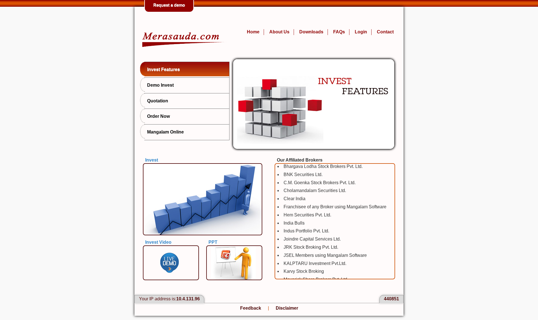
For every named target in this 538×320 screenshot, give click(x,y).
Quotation (157, 100)
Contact (385, 31)
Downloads (311, 31)
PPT (212, 242)
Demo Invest (160, 85)
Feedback (250, 308)
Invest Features (163, 69)
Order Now (158, 116)
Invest (151, 160)
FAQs (339, 31)
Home (253, 31)
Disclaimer (287, 308)
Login (361, 31)
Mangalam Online (165, 132)
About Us (279, 31)
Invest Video (158, 242)
